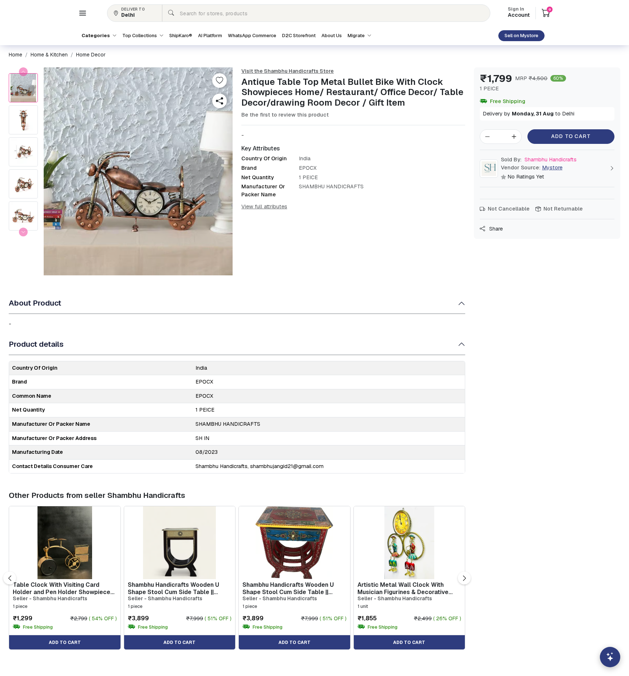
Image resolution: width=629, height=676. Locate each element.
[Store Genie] (610, 657)
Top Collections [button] (140, 35)
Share (495, 228)
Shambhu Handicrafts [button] (539, 159)
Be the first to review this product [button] (285, 114)
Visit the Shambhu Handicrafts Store (287, 71)
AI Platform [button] (210, 35)
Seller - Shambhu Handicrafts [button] (50, 599)
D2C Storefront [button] (299, 35)
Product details (36, 344)
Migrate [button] (357, 35)
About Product (35, 303)
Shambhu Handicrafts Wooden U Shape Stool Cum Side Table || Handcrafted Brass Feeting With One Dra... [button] (173, 588)
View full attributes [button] (264, 206)
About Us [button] (331, 35)
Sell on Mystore (521, 35)
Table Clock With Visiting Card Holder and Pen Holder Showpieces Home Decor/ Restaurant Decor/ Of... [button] (63, 588)
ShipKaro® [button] (180, 35)
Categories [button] (96, 35)
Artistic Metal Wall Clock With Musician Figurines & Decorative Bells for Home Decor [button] (402, 588)
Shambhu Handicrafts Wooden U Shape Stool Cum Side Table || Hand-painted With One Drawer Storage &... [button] (288, 588)
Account (519, 13)
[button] (83, 13)
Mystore (552, 167)
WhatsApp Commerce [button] (252, 35)
